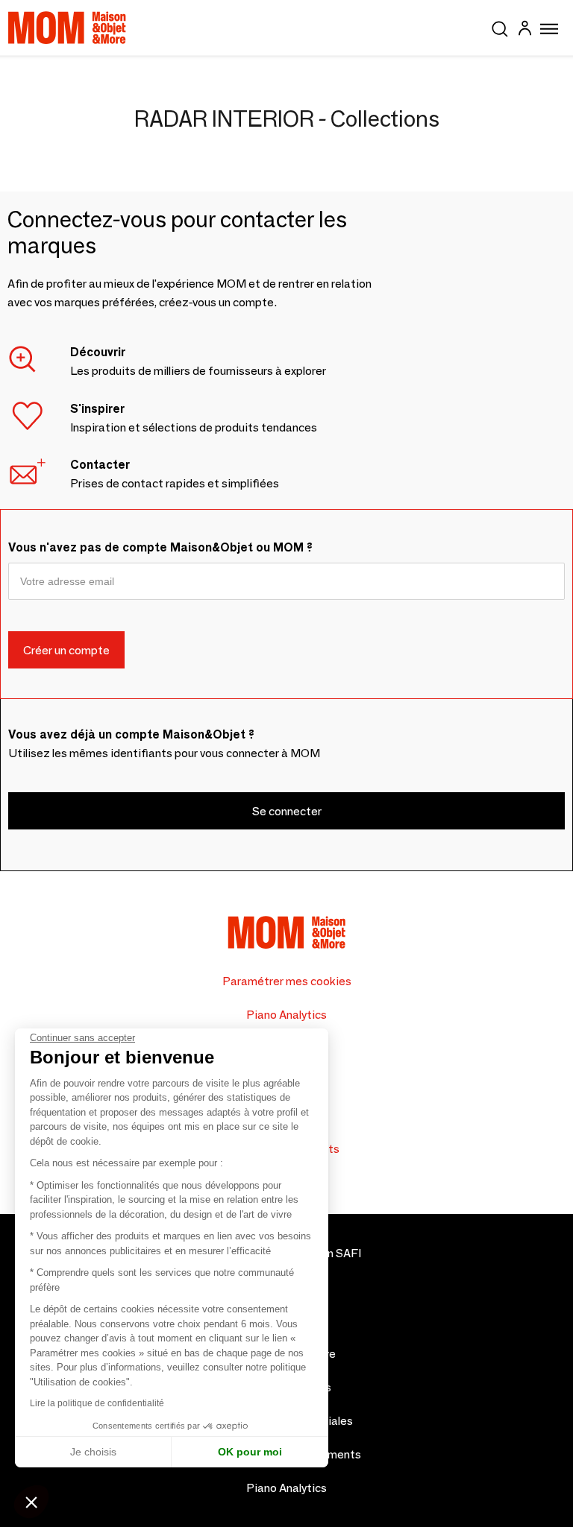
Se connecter (287, 811)
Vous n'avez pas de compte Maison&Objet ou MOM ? (160, 547)
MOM (67, 27)
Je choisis (93, 1452)
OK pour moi (250, 1452)
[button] (31, 1502)
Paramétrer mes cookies (286, 981)
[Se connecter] (524, 30)
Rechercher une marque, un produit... (500, 26)
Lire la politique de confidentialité (97, 1403)
